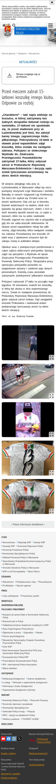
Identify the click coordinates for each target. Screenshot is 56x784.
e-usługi (6, 682)
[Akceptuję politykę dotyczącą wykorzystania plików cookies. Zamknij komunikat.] (52, 2)
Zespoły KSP (9, 546)
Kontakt (5, 695)
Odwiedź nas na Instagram (14, 738)
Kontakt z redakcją (8, 753)
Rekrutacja (7, 601)
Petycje (31, 711)
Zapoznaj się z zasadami (10, 773)
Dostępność (7, 673)
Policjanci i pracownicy (13, 609)
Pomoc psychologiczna (13, 636)
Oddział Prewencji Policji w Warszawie (20, 557)
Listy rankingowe (11, 596)
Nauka (39, 632)
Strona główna (8, 53)
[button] (50, 25)
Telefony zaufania (11, 719)
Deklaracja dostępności (14, 678)
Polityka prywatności (9, 777)
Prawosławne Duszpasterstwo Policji (20, 661)
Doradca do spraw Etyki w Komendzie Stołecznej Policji (26, 616)
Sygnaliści (28, 632)
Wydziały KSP (24, 542)
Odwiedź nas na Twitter (19, 738)
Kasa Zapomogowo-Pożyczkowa (18, 629)
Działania (22, 53)
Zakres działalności (37, 678)
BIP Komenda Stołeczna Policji (44, 740)
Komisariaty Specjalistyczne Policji (19, 553)
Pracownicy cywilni (30, 596)
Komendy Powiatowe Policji (15, 550)
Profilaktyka (8, 585)
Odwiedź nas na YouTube (3, 738)
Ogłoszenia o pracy (12, 632)
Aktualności (34, 53)
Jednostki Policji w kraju (14, 711)
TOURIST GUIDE (30, 719)
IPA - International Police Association (20, 664)
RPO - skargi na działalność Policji (19, 715)
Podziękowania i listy (26, 582)
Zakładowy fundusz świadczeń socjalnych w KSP (26, 625)
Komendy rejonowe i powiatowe (18, 704)
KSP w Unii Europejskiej (14, 571)
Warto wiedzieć (10, 668)
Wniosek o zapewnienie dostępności (30, 682)
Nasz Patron (34, 571)
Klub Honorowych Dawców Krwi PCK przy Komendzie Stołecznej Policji (22, 651)
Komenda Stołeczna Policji (15, 700)
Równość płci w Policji (13, 621)
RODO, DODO (7, 724)
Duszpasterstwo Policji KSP (15, 657)
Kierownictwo (9, 542)
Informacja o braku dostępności (17, 686)
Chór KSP (7, 646)
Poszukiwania (45, 582)
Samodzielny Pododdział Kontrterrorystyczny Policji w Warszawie (27, 562)
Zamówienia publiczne (12, 605)
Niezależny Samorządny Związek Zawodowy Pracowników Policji (24, 641)
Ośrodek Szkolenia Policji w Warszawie (21, 568)
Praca (4, 590)
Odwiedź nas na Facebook (8, 738)
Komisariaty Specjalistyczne (16, 708)
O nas (4, 537)
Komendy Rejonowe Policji (30, 546)
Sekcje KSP (39, 542)
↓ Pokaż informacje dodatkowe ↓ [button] (28, 524)
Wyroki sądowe (24, 585)
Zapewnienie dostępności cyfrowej (19, 690)
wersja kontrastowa (36, 764)
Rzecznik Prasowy (39, 700)
